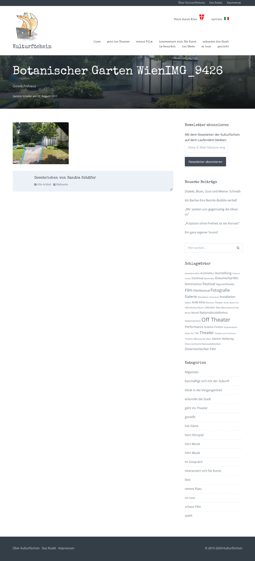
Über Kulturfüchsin (191, 3)
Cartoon (236, 273)
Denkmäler (209, 278)
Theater (207, 332)
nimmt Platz (193, 489)
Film (188, 290)
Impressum (234, 3)
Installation (227, 297)
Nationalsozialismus (214, 312)
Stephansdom (230, 327)
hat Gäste (188, 46)
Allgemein (192, 372)
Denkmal (197, 278)
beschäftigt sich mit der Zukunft (207, 381)
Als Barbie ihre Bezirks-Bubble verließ (211, 200)
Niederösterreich (193, 321)
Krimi (226, 302)
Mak (218, 307)
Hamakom (203, 297)
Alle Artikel (43, 184)
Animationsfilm (192, 273)
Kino (202, 302)
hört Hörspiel (194, 435)
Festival (209, 283)
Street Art (189, 333)
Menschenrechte (230, 307)
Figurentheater (225, 284)
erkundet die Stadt (216, 42)
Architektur (207, 273)
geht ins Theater (118, 42)
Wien (208, 339)
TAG (197, 333)
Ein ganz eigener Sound (201, 232)
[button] (27, 26)
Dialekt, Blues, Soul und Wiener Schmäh (213, 191)
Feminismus (193, 284)
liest (97, 42)
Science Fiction (213, 327)
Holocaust (214, 297)
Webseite (61, 184)
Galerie (191, 296)
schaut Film (144, 42)
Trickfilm (189, 339)
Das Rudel (216, 3)
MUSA (188, 313)
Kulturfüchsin (32, 47)
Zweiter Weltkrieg (223, 338)
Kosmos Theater (214, 302)
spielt (188, 516)
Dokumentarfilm (226, 278)
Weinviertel (200, 338)
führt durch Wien (186, 19)
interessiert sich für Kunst (177, 42)
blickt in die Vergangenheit (203, 390)
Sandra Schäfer (23, 96)
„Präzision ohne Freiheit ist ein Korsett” (212, 223)
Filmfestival (201, 290)
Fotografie (220, 290)
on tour (206, 46)
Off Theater (215, 319)
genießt (223, 46)
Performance (194, 327)
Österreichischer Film (200, 349)
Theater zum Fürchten (225, 333)
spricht (218, 19)
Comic (188, 278)
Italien (188, 302)
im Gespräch (167, 46)
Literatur (209, 307)
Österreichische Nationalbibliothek (203, 343)
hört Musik (192, 444)
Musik (195, 312)
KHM (195, 302)
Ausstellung (223, 273)
